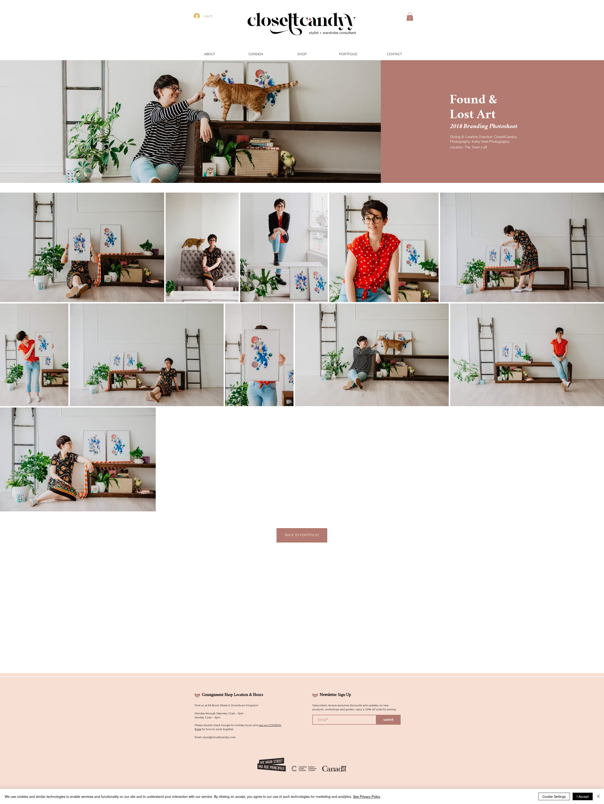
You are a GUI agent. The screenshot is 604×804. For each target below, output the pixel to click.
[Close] (598, 796)
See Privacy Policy (366, 796)
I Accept (583, 796)
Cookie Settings (554, 796)
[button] (409, 16)
